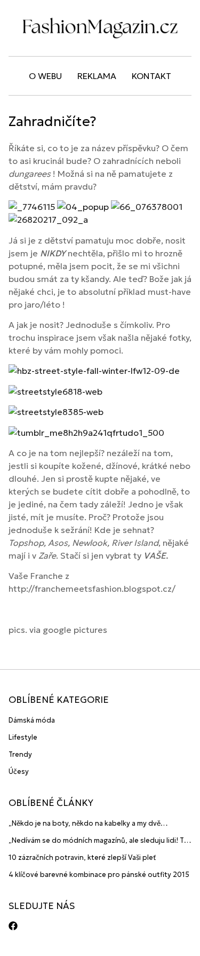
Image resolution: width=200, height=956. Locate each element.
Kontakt (151, 75)
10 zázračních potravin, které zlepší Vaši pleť (82, 857)
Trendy (20, 754)
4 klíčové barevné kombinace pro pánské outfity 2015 (99, 874)
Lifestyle (23, 737)
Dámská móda (32, 720)
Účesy (19, 771)
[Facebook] (13, 925)
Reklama (96, 75)
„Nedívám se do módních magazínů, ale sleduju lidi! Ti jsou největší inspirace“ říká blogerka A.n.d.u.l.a (97, 841)
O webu (45, 75)
